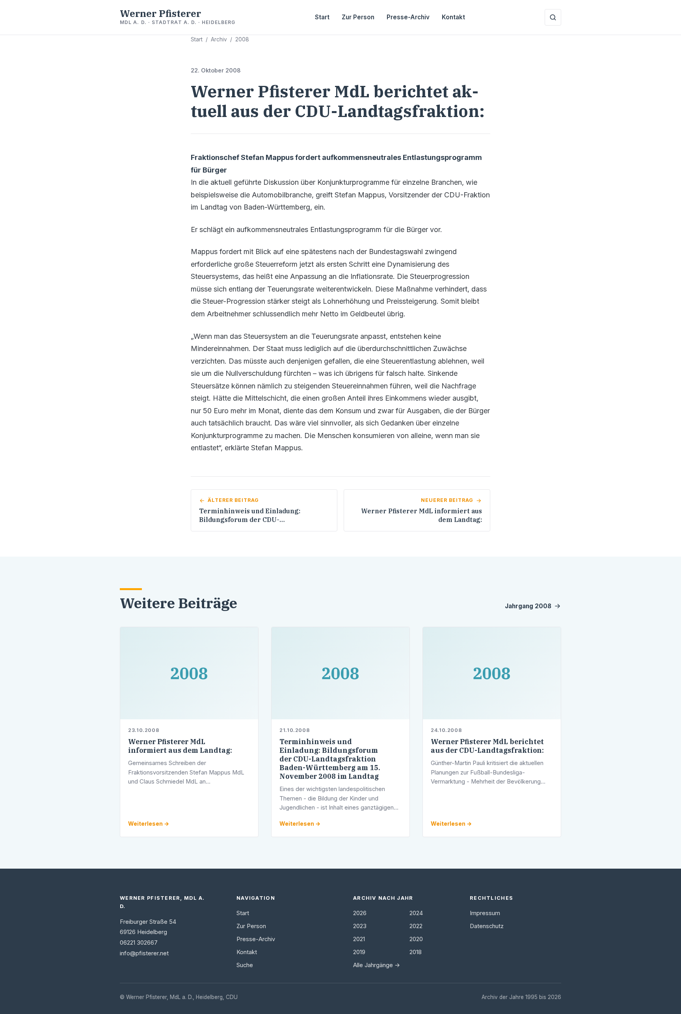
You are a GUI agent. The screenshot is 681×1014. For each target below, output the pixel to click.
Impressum (485, 913)
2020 (416, 939)
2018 (415, 952)
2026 (360, 913)
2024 (416, 913)
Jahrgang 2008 (528, 606)
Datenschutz (487, 926)
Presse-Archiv (408, 17)
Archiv (219, 39)
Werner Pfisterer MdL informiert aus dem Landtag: (180, 746)
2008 (242, 39)
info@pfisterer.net (144, 953)
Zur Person (358, 17)
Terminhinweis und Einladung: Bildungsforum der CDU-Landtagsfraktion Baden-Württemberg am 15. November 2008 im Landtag (329, 759)
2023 (360, 926)
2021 (359, 939)
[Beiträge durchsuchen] (553, 17)
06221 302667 (139, 942)
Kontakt (453, 17)
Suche (244, 965)
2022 (415, 926)
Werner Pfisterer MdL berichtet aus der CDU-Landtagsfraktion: (487, 746)
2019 (359, 952)
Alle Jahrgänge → (376, 965)
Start (322, 17)
